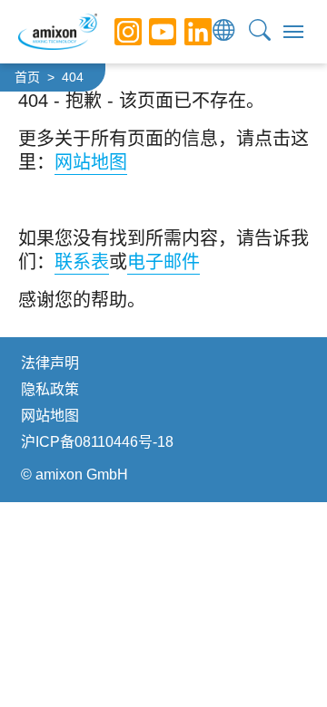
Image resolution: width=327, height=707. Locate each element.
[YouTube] (149, 31)
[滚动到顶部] (281, 661)
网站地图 (90, 162)
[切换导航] (293, 31)
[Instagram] (114, 31)
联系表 (81, 262)
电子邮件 (163, 262)
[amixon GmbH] (57, 31)
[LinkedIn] (184, 31)
